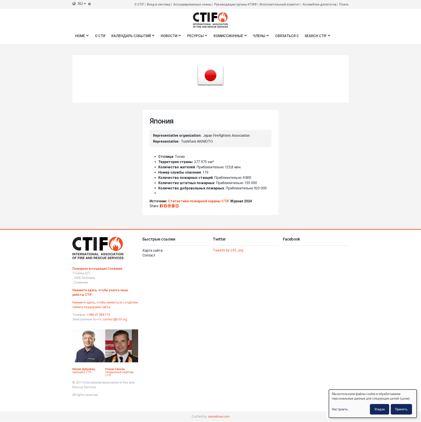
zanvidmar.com (219, 416)
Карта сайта (152, 250)
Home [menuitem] (78, 37)
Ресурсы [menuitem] (194, 37)
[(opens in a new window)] (162, 206)
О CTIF (139, 4)
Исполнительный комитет (280, 4)
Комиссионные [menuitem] (227, 37)
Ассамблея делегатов (319, 4)
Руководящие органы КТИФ (235, 4)
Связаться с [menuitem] (287, 36)
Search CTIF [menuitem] (314, 37)
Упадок (379, 409)
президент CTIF (81, 372)
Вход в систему (158, 4)
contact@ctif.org (115, 319)
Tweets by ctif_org (228, 250)
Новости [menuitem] (167, 37)
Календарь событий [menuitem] (130, 37)
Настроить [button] (340, 409)
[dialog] (373, 404)
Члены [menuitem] (258, 37)
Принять (401, 409)
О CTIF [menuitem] (100, 36)
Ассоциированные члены (192, 4)
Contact (149, 255)
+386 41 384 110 (98, 314)
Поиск (344, 4)
